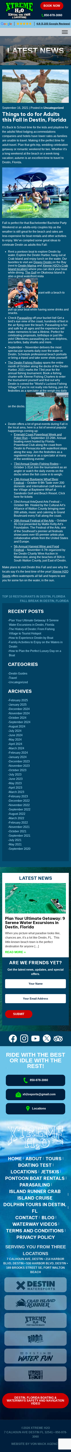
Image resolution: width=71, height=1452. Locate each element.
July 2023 (15, 774)
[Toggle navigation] (35, 32)
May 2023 (15, 783)
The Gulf (30, 272)
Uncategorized (54, 107)
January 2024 (18, 757)
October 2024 (17, 717)
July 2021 (15, 840)
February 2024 (18, 752)
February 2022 (18, 822)
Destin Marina (27, 265)
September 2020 (19, 848)
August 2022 (17, 813)
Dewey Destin (42, 262)
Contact (26, 1217)
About (33, 1158)
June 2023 (16, 778)
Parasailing (24, 317)
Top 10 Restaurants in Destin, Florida (33, 596)
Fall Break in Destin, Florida (44, 600)
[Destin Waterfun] (35, 1356)
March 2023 (16, 792)
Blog (48, 1217)
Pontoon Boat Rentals (35, 1178)
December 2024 (19, 709)
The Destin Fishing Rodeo (25, 362)
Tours (54, 1158)
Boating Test (35, 1165)
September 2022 (19, 809)
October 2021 (17, 831)
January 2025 (18, 704)
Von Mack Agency (45, 1443)
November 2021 (19, 826)
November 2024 (19, 713)
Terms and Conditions (35, 1230)
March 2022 (16, 818)
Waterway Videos (34, 1224)
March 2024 (16, 748)
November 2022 (19, 805)
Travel (13, 677)
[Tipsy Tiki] (35, 1373)
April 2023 (15, 787)
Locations (24, 1171)
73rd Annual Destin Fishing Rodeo (36, 463)
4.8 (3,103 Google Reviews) (53, 23)
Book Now (52, 5)
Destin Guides (18, 673)
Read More (15, 952)
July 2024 (15, 730)
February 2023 (18, 796)
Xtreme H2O (40, 1427)
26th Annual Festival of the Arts (34, 520)
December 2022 (19, 800)
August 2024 (17, 726)
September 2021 (19, 835)
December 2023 (19, 761)
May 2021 (15, 844)
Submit (18, 1014)
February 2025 (18, 700)
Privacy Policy (35, 1237)
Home (15, 1158)
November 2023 (19, 765)
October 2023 (17, 770)
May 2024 (15, 739)
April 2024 (15, 743)
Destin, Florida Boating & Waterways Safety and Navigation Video (35, 1400)
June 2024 (16, 735)
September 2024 (19, 722)
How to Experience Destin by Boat (31, 637)
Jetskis (50, 1171)
